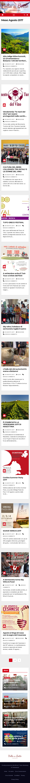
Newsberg (25, 765)
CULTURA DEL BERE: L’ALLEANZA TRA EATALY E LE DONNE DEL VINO (15, 169)
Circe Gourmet (9, 775)
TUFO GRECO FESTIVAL (13, 222)
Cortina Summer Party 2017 (13, 478)
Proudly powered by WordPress (10, 765)
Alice (19, 225)
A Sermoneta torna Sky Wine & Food (13, 581)
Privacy (23, 775)
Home (5, 771)
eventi (6, 696)
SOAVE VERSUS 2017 (12, 531)
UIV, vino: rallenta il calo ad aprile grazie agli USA (14, 738)
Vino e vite (7, 677)
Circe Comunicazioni (20, 771)
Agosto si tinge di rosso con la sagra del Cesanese (14, 634)
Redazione (20, 64)
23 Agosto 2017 (9, 483)
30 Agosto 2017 (9, 64)
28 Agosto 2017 (9, 225)
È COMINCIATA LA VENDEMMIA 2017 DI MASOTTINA (12, 424)
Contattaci (17, 775)
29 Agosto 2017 (9, 119)
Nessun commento (11, 66)
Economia (7, 734)
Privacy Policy (15, 779)
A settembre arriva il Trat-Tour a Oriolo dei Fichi (14, 274)
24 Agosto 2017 (9, 429)
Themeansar (15, 767)
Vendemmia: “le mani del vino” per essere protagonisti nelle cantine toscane (14, 115)
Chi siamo (11, 771)
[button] (24, 15)
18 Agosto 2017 (9, 638)
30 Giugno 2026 (11, 722)
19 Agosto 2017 (9, 585)
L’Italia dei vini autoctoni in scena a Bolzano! (15, 370)
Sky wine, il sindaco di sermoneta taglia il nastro (14, 328)
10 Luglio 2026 (10, 685)
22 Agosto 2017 (9, 534)
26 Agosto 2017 (9, 332)
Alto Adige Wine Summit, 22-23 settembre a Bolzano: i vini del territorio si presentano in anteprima (15, 60)
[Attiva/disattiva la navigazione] (14, 15)
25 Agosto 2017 (9, 374)
